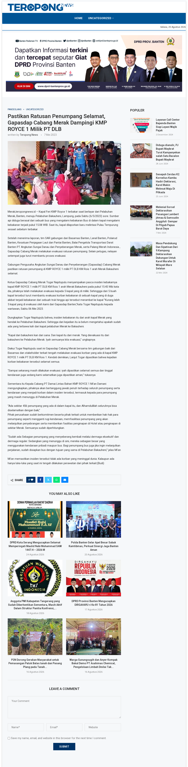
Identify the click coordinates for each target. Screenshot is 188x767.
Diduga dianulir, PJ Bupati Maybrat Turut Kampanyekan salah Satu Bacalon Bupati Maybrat (168, 152)
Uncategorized (99, 18)
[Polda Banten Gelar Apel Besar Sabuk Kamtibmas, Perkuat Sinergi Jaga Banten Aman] (93, 519)
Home (79, 18)
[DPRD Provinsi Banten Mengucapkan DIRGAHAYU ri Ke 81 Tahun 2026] (93, 578)
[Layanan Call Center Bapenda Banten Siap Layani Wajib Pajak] (141, 125)
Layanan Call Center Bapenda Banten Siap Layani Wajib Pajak (168, 125)
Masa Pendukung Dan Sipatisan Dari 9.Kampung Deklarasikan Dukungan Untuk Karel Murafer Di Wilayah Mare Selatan (167, 256)
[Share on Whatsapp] (56, 480)
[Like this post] (32, 480)
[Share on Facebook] (40, 480)
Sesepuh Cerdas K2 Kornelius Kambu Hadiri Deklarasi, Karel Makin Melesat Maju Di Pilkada (167, 183)
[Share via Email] (64, 480)
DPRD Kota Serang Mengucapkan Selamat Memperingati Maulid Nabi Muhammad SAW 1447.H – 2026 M (35, 546)
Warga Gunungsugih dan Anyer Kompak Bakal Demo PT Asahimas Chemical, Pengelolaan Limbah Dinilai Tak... (94, 663)
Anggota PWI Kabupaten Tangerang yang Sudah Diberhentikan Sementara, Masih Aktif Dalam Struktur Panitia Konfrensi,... (35, 605)
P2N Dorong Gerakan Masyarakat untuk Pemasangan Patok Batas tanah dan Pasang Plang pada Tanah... (35, 663)
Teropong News (29, 134)
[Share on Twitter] (48, 480)
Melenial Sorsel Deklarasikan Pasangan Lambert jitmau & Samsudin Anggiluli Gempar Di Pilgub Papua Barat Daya (167, 218)
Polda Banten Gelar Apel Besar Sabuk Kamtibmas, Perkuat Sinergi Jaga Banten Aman (93, 546)
